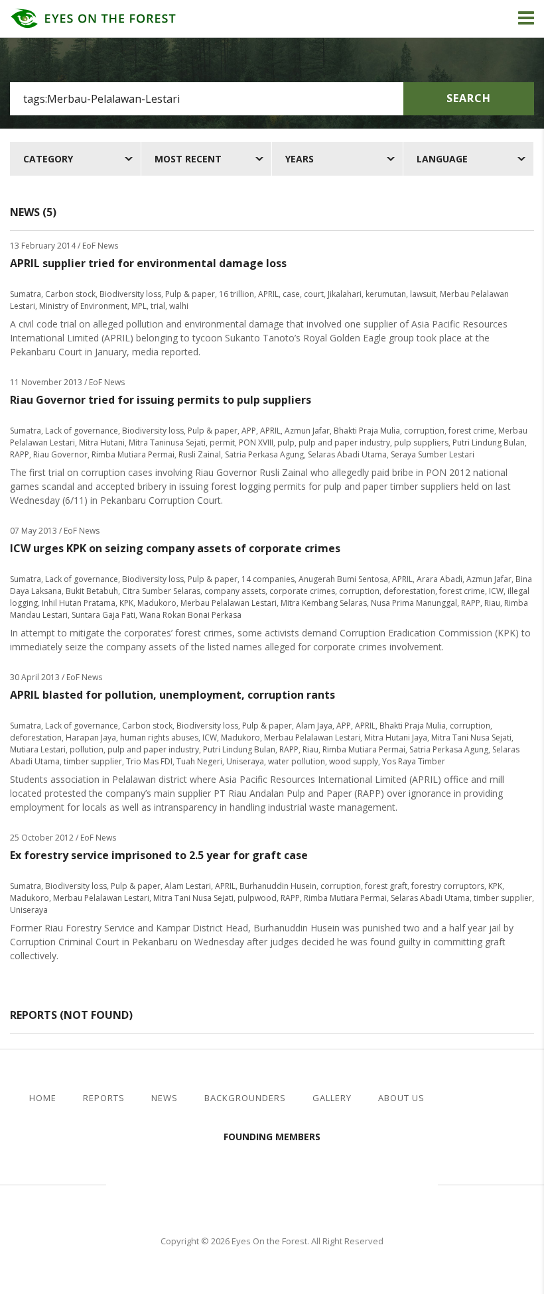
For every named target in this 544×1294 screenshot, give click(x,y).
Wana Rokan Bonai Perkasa (190, 614)
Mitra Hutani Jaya (395, 737)
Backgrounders (245, 1098)
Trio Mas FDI (149, 761)
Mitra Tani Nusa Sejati (471, 737)
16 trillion (236, 294)
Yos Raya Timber (413, 761)
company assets (234, 591)
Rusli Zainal (199, 454)
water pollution (296, 761)
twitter (494, 1098)
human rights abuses (159, 737)
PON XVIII (256, 442)
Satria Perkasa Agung (264, 454)
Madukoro (156, 603)
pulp (286, 442)
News (164, 1098)
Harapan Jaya (91, 737)
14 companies (268, 579)
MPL (139, 306)
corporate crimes (302, 591)
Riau (492, 603)
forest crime (471, 430)
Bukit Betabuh (92, 591)
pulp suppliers (421, 442)
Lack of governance (81, 430)
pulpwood (257, 898)
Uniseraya (245, 761)
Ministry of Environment (83, 306)
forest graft (386, 886)
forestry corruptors (447, 886)
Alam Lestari (188, 886)
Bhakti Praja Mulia (367, 430)
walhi (178, 306)
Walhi (292, 1182)
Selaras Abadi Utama (347, 454)
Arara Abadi (439, 579)
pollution (86, 749)
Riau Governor (60, 454)
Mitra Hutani (102, 442)
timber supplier (93, 761)
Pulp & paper (190, 294)
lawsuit (423, 294)
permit (222, 442)
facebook (472, 1098)
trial (158, 306)
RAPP (19, 454)
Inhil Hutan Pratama (78, 603)
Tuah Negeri (199, 761)
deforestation (409, 591)
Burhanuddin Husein (277, 886)
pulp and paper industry (344, 442)
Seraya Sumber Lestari (432, 454)
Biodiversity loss (130, 294)
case (291, 294)
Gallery (332, 1098)
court (314, 294)
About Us (401, 1098)
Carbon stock (70, 294)
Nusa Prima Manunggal (414, 603)
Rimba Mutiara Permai (133, 454)
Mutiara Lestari (38, 749)
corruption (424, 430)
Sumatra (25, 294)
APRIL (268, 294)
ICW (496, 591)
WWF (385, 1182)
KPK (126, 603)
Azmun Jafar (307, 430)
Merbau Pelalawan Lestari (228, 603)
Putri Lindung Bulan (488, 442)
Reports (104, 1098)
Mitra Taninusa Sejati (167, 442)
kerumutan (386, 294)
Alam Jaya (314, 725)
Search (468, 98)
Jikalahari (345, 294)
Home (42, 1098)
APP (248, 430)
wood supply (353, 761)
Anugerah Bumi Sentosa (343, 579)
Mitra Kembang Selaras (324, 603)
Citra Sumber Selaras (161, 591)
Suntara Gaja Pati (103, 614)
